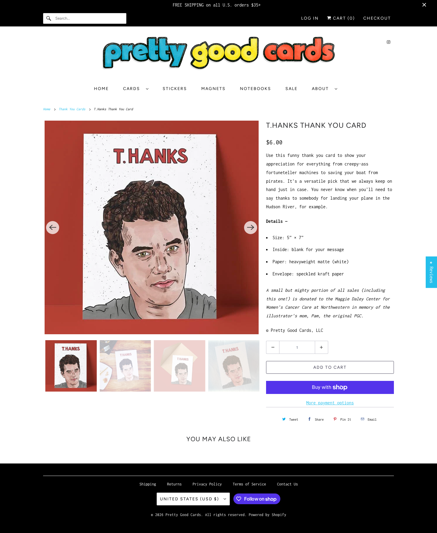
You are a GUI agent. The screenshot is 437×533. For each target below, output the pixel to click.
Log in (310, 18)
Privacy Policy (207, 484)
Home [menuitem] (101, 88)
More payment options (330, 402)
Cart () (343, 18)
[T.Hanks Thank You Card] (152, 227)
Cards (133, 88)
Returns (174, 484)
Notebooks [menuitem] (255, 88)
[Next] (250, 227)
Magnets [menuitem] (213, 88)
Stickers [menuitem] (175, 88)
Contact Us (287, 484)
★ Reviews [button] (431, 272)
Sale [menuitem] (291, 88)
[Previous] (52, 227)
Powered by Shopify (267, 515)
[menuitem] (135, 89)
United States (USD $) (190, 499)
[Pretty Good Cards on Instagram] (388, 42)
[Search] (49, 18)
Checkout (377, 18)
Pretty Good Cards (183, 515)
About (322, 88)
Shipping (147, 484)
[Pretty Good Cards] (218, 55)
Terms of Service (249, 484)
